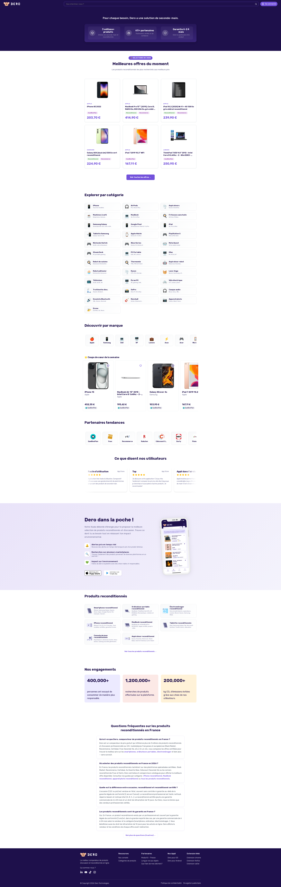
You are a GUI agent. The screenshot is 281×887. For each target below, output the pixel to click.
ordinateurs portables (146, 752)
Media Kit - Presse (148, 858)
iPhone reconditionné (152, 776)
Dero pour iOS (173, 858)
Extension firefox (193, 861)
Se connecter (270, 4)
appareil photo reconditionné (125, 779)
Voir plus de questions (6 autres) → (141, 835)
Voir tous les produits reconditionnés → (140, 651)
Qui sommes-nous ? (88, 868)
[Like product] (108, 366)
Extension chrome (194, 858)
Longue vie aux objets (150, 861)
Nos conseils (123, 858)
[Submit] (256, 4)
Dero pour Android (175, 861)
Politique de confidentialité (171, 883)
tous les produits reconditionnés (155, 779)
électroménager (164, 752)
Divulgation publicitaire (192, 883)
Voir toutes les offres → (140, 177)
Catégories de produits (127, 861)
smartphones (130, 752)
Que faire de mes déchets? (151, 864)
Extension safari (193, 864)
